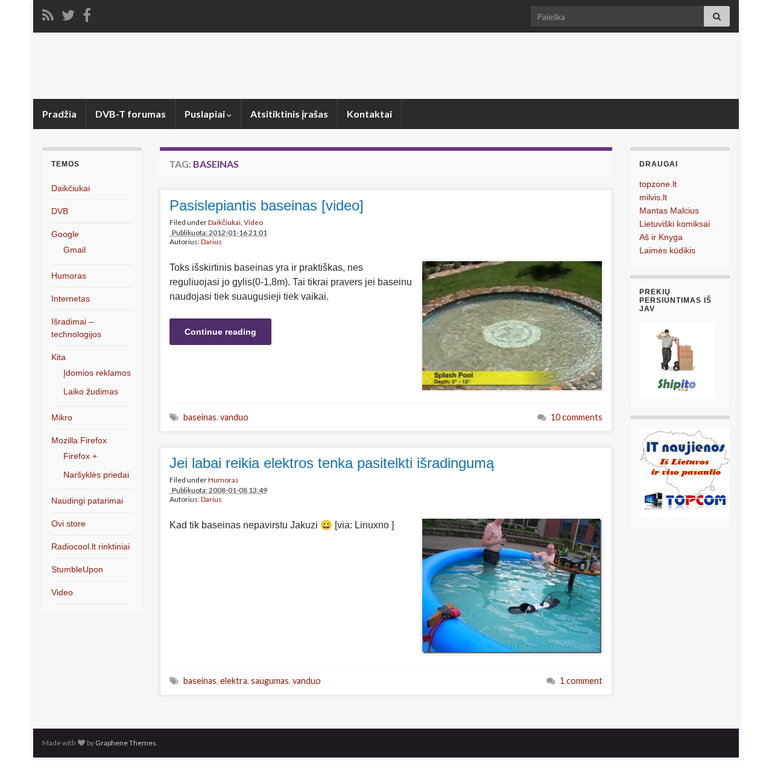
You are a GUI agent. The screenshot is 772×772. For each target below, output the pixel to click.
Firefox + (80, 456)
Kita (58, 357)
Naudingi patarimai (87, 500)
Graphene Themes (125, 742)
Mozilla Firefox (79, 440)
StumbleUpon (77, 569)
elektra (233, 681)
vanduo (234, 417)
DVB (59, 211)
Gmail (74, 250)
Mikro (61, 417)
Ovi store (68, 523)
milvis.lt (653, 197)
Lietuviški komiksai (674, 224)
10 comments (577, 417)
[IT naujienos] (684, 472)
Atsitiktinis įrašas (289, 113)
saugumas (270, 681)
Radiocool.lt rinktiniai (90, 546)
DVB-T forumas (130, 113)
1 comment (581, 681)
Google (65, 234)
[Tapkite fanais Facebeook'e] (87, 13)
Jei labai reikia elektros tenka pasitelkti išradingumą (331, 463)
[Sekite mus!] (68, 13)
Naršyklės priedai (96, 474)
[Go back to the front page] (386, 66)
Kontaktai (369, 113)
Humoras (223, 479)
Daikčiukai (224, 222)
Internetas (70, 298)
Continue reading (220, 332)
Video (253, 222)
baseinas (200, 417)
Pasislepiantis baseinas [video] (266, 205)
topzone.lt (658, 184)
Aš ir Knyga (661, 237)
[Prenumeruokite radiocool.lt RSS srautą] (48, 13)
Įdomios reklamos (97, 373)
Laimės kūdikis (667, 250)
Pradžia (59, 113)
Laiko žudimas (90, 391)
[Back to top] (745, 745)
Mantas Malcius (669, 210)
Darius (211, 241)
